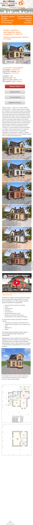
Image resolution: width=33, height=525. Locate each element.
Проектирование (25, 18)
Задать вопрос (15, 92)
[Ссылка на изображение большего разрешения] (16, 404)
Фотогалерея (6, 22)
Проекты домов (7, 16)
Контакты (28, 22)
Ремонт (29, 20)
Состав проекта (15, 97)
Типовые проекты (24, 16)
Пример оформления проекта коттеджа (16, 38)
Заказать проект (14, 86)
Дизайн (4, 18)
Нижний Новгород (17, 7)
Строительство (7, 20)
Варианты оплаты (15, 102)
